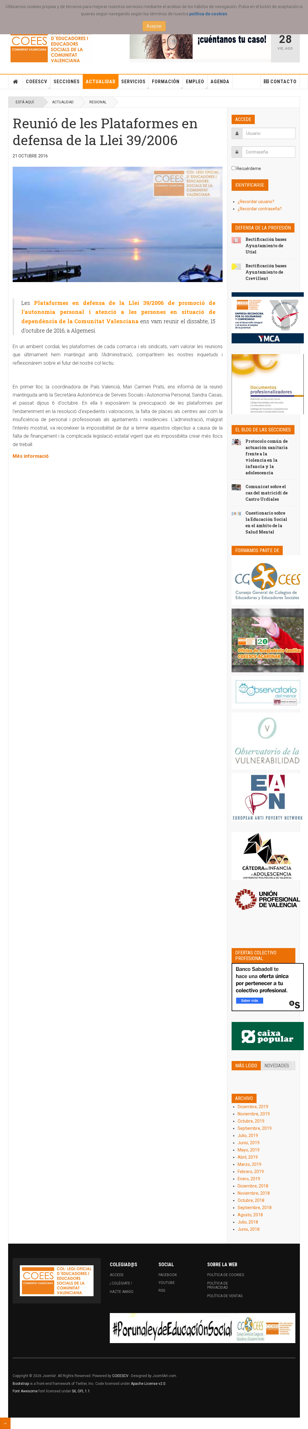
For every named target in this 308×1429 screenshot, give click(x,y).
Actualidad (101, 81)
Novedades (276, 1066)
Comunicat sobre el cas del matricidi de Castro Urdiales (266, 493)
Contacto (283, 81)
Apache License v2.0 (148, 1384)
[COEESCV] (50, 47)
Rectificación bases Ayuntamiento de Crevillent (265, 272)
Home (15, 81)
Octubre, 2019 (251, 1121)
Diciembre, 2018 (253, 1186)
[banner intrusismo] (200, 44)
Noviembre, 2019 (254, 1113)
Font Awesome (25, 1391)
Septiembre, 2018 (255, 1207)
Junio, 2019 (249, 1142)
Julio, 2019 (248, 1135)
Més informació (31, 456)
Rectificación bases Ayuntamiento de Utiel (265, 245)
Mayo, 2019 (249, 1150)
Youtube (167, 1283)
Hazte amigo (122, 1292)
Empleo (195, 81)
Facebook (168, 1275)
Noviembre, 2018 (254, 1193)
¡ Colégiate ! (121, 1283)
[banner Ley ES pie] (202, 1328)
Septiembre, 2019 (255, 1128)
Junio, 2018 (249, 1229)
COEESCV (36, 81)
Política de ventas (224, 1296)
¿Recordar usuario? (256, 201)
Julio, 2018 (248, 1222)
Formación (166, 81)
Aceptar (154, 26)
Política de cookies (225, 1275)
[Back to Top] (5, 1423)
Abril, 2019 (248, 1157)
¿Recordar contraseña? (260, 208)
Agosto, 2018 (250, 1214)
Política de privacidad (217, 1285)
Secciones (67, 81)
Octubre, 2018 (251, 1200)
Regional (97, 102)
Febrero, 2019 (251, 1171)
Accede (117, 1275)
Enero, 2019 (249, 1178)
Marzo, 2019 (249, 1164)
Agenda (220, 81)
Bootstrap (21, 1384)
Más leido (246, 1066)
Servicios (133, 81)
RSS (162, 1290)
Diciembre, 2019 (253, 1106)
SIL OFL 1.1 (81, 1391)
